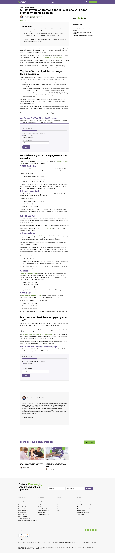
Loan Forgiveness (22, 504)
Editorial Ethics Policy (62, 530)
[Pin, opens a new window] (85, 18)
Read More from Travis (27, 417)
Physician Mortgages (30, 7)
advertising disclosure (24, 20)
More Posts (89, 442)
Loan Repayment (22, 512)
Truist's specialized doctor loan (28, 273)
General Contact (80, 514)
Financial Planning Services (44, 508)
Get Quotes (93, 2)
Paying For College (22, 516)
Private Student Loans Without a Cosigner (27, 520)
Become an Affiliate (81, 510)
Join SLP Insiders (81, 502)
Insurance (59, 2)
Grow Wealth (74, 2)
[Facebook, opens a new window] (79, 18)
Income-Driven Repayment (24, 506)
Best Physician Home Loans (44, 501)
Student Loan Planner (22, 2)
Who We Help (66, 2)
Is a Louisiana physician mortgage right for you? (83, 35)
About (79, 2)
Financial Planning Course (43, 510)
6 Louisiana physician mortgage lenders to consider (82, 33)
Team (59, 502)
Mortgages (52, 2)
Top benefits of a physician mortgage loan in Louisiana (82, 29)
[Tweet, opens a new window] (82, 18)
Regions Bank (43, 236)
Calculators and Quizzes (43, 514)
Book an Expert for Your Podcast (84, 508)
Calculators (46, 2)
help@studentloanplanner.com (66, 542)
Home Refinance (28, 137)
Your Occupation (27, 140)
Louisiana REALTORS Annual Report (52, 57)
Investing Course (41, 512)
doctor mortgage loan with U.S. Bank (31, 295)
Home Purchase (28, 135)
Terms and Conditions (42, 530)
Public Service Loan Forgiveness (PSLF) (27, 502)
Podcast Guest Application (83, 512)
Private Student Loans (23, 510)
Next (26, 147)
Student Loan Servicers (23, 508)
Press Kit (59, 506)
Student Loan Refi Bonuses (24, 518)
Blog (58, 510)
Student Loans (32, 2)
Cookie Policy (31, 530)
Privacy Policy (21, 530)
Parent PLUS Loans (22, 514)
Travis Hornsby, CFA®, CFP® (35, 16)
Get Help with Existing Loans (83, 501)
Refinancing (21, 501)
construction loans (46, 228)
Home (21, 7)
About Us (59, 501)
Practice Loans (41, 502)
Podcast (59, 508)
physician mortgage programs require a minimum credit (38, 334)
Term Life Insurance (42, 506)
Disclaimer (52, 530)
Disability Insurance (42, 504)
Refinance (39, 2)
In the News (60, 504)
